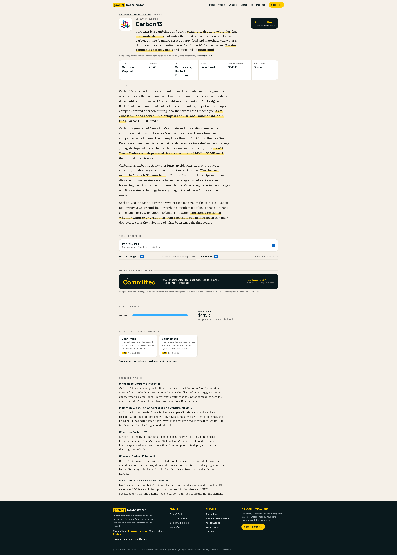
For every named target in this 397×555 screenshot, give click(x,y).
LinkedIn (117, 539)
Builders (233, 4)
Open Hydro (129, 338)
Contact (210, 531)
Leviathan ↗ (226, 549)
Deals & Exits (176, 514)
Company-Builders (179, 522)
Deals (212, 4)
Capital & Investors (180, 518)
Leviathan (207, 55)
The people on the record (218, 518)
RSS (146, 539)
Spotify (138, 539)
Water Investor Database (138, 14)
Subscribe (276, 4)
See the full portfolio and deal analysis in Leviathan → (149, 361)
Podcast (260, 4)
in (273, 245)
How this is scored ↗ (256, 280)
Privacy (206, 549)
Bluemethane (170, 338)
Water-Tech (247, 4)
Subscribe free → (253, 526)
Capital (221, 4)
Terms (215, 549)
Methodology (212, 527)
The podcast (212, 514)
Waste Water (129, 5)
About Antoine (213, 522)
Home (122, 14)
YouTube (128, 539)
